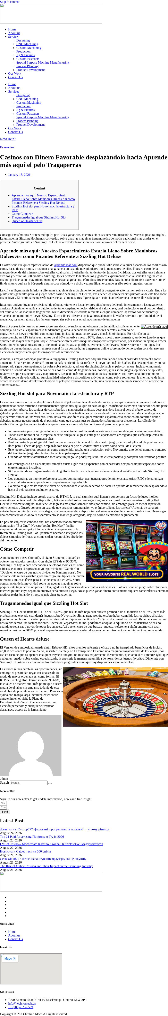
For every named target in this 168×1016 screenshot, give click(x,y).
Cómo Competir (22, 213)
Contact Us (15, 77)
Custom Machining (28, 47)
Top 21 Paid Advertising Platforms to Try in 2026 (32, 836)
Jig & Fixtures (25, 55)
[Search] (50, 783)
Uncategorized (7, 147)
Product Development (30, 70)
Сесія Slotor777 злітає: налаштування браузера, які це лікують (43, 858)
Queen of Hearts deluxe (27, 221)
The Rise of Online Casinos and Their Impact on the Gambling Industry (46, 866)
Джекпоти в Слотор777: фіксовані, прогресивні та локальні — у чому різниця (54, 829)
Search (4, 782)
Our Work (14, 73)
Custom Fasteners (27, 58)
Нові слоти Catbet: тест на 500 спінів (25, 851)
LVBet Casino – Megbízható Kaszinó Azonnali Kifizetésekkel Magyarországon (51, 844)
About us (14, 33)
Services (13, 36)
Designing (23, 40)
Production (23, 51)
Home (12, 29)
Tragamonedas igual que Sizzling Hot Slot (39, 217)
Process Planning (27, 66)
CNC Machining (27, 44)
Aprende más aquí (65, 265)
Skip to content (9, 1)
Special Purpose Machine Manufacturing (42, 62)
